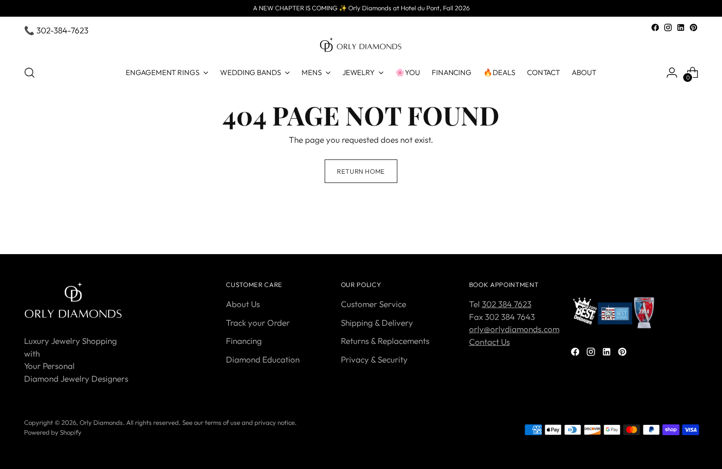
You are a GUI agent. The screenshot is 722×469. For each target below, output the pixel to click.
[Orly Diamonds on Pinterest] (693, 27)
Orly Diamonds (101, 422)
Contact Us (489, 342)
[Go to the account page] (672, 72)
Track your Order (258, 322)
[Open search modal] (29, 72)
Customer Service (373, 304)
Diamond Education (263, 359)
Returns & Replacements (385, 341)
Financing (244, 341)
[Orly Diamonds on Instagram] (668, 27)
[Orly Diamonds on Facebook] (655, 27)
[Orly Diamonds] (361, 45)
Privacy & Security (374, 359)
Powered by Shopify (53, 432)
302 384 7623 (506, 304)
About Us (243, 304)
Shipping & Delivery (377, 322)
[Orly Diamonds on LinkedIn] (680, 27)
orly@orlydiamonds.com (514, 329)
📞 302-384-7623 (56, 30)
